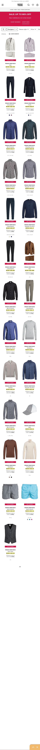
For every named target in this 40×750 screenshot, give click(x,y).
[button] (20, 566)
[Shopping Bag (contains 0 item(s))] (37, 5)
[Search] (28, 5)
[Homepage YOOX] (20, 4)
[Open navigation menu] (2, 5)
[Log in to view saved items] (33, 5)
